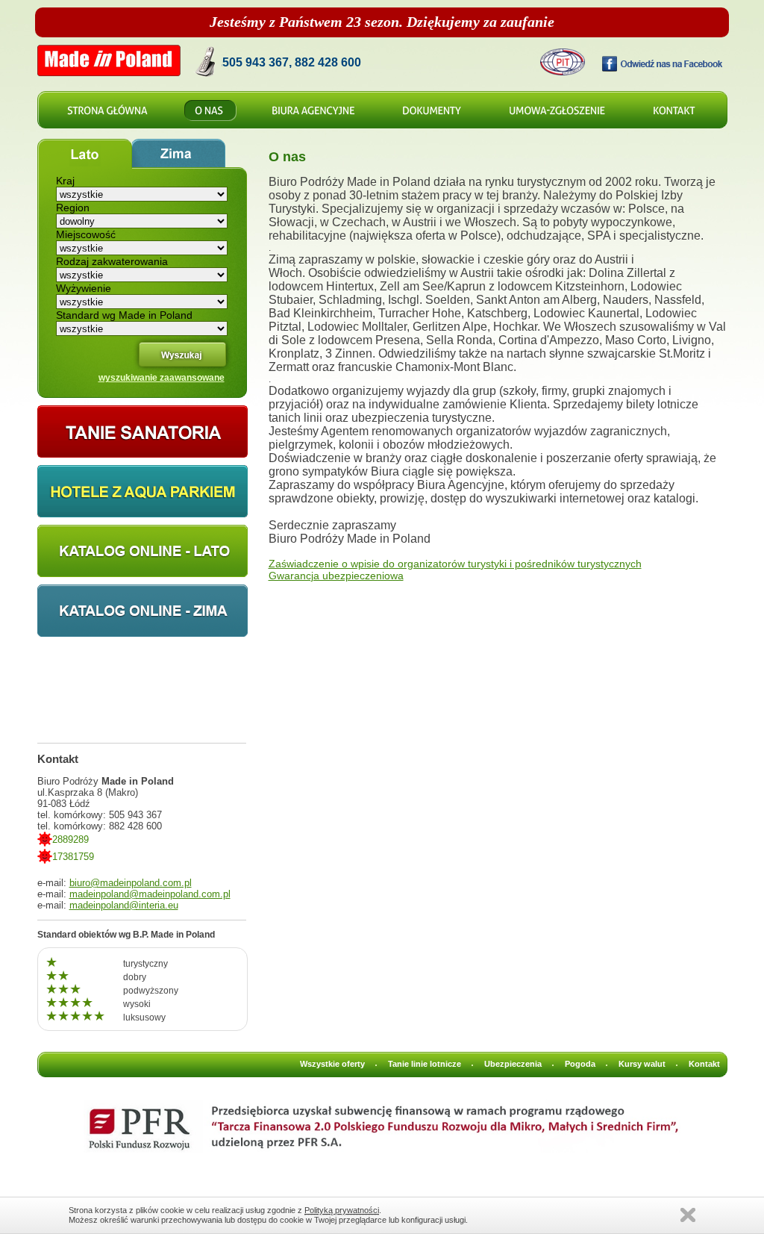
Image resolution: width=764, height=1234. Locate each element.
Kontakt (704, 1063)
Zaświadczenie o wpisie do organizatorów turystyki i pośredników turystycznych (455, 564)
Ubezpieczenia (513, 1063)
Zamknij (687, 1215)
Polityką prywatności (341, 1210)
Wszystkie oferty (332, 1063)
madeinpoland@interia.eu (123, 905)
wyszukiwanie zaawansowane (161, 378)
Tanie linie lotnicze (424, 1063)
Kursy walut (642, 1063)
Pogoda (580, 1063)
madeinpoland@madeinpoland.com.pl (150, 894)
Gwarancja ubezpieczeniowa (336, 576)
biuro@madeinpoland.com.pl (130, 882)
